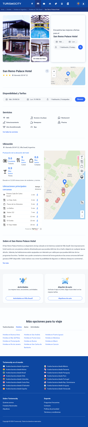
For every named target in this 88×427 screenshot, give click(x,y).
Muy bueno (23, 161)
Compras (37, 165)
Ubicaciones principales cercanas (14, 188)
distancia (38, 189)
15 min (32, 221)
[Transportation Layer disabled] (82, 177)
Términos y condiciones (52, 412)
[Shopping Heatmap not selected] (82, 166)
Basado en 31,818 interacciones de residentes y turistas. (22, 180)
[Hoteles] (38, 3)
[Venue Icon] (4, 195)
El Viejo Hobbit (12, 225)
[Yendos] (68, 3)
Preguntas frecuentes (51, 402)
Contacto (47, 406)
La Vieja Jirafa (11, 200)
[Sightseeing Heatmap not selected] (82, 171)
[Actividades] (56, 3)
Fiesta (10, 176)
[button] (83, 4)
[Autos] (50, 3)
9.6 (10, 158)
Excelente (11, 161)
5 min (33, 204)
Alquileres (6, 409)
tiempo (37, 186)
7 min (33, 212)
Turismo (11, 163)
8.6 (36, 157)
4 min (33, 200)
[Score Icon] (5, 160)
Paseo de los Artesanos (15, 204)
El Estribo (10, 221)
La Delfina (10, 208)
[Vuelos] (13, 4)
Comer (23, 165)
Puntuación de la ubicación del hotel (16, 153)
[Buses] (62, 3)
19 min (32, 225)
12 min (32, 216)
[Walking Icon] (37, 195)
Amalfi (9, 216)
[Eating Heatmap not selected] (82, 162)
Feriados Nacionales (10, 406)
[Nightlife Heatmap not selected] (82, 157)
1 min (33, 195)
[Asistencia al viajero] (44, 3)
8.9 (10, 168)
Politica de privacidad (51, 409)
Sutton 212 (10, 212)
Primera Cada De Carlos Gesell (14, 195)
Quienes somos (8, 402)
